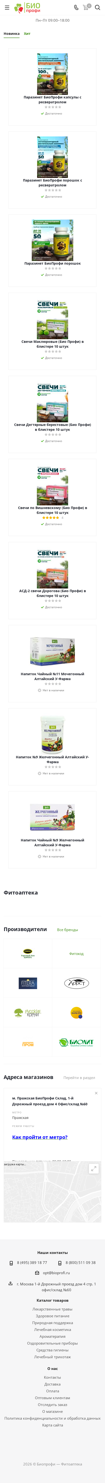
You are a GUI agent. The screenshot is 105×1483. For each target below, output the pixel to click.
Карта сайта (52, 1425)
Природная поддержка (52, 1322)
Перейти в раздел (79, 1077)
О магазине (52, 1411)
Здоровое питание (52, 1315)
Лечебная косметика (52, 1329)
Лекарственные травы (52, 1309)
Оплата (52, 1390)
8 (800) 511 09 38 (81, 1262)
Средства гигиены (52, 1350)
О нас (52, 1368)
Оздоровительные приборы (52, 1343)
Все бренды (67, 929)
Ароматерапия (52, 1336)
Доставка (52, 1384)
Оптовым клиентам (52, 1397)
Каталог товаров (53, 1300)
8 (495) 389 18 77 (32, 1262)
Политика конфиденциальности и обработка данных (52, 1418)
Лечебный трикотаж (52, 1356)
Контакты (52, 1377)
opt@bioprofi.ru (56, 1272)
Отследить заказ (52, 1404)
